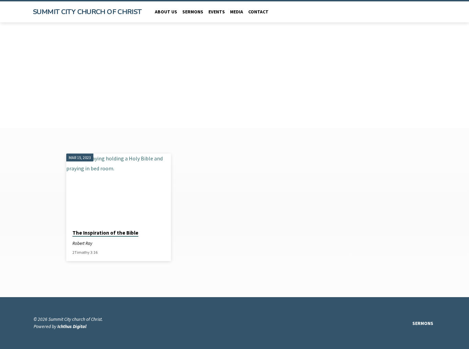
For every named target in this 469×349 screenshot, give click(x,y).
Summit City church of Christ (87, 11)
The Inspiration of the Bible (105, 232)
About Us (166, 12)
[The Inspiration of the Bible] (118, 189)
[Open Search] (432, 12)
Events (216, 12)
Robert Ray (82, 243)
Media (236, 12)
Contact (258, 12)
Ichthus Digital (72, 326)
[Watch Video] (98, 243)
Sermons (192, 12)
